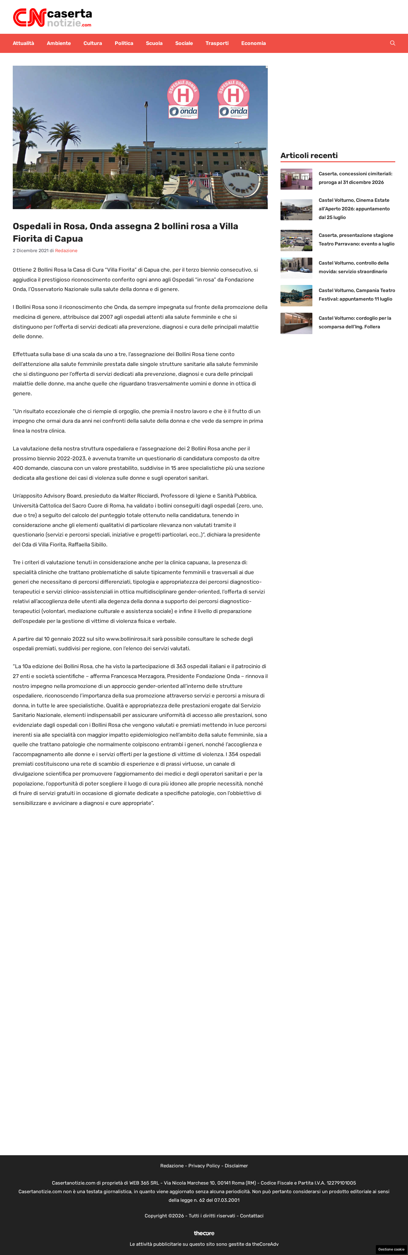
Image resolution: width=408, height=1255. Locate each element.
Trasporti (217, 43)
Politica (124, 43)
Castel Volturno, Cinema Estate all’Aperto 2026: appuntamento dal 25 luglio (354, 208)
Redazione (172, 1166)
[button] (393, 43)
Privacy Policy (204, 1166)
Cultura (93, 43)
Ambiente (59, 43)
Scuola (154, 43)
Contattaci (252, 1216)
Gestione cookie (391, 1249)
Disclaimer (236, 1166)
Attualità (23, 43)
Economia (253, 43)
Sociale (184, 43)
